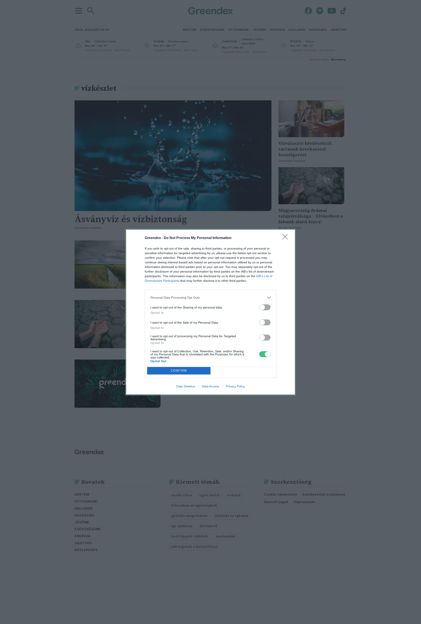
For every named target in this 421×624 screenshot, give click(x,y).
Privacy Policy (235, 386)
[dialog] (210, 312)
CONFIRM (179, 370)
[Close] (286, 238)
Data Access (210, 386)
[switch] (265, 307)
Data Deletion (185, 386)
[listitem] (210, 297)
